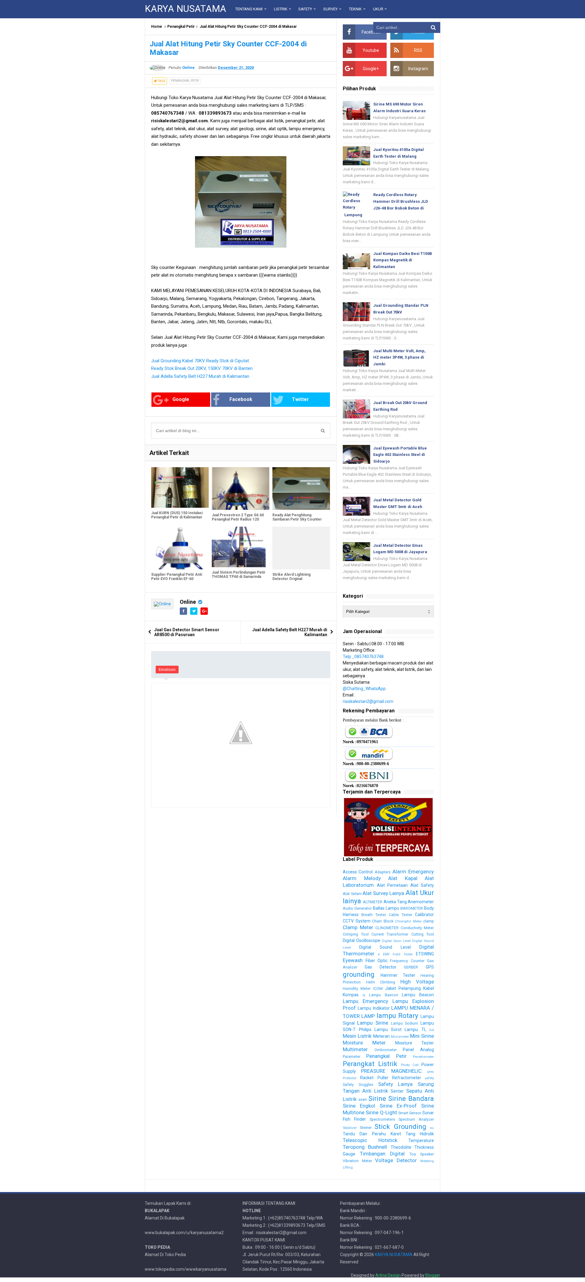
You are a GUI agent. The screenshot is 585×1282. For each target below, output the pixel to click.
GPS (430, 967)
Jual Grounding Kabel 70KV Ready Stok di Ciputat (200, 360)
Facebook (240, 399)
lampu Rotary (397, 1015)
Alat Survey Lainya (383, 893)
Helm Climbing (380, 982)
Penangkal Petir (181, 26)
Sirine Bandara (411, 1098)
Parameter (351, 1056)
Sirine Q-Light (381, 1112)
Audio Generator (357, 908)
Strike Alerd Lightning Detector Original (291, 576)
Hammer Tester (398, 975)
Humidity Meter (356, 988)
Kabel (428, 988)
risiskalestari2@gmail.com (368, 701)
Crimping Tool (355, 934)
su (432, 1128)
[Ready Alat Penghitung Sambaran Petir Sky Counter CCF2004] (301, 488)
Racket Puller (374, 1077)
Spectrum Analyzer (416, 1119)
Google (180, 399)
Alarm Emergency (413, 871)
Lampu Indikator (373, 1008)
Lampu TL (415, 1029)
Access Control (358, 871)
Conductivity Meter (417, 928)
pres (430, 1072)
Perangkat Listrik (370, 1064)
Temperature (421, 1140)
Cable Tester (400, 914)
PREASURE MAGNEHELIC (391, 1071)
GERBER (411, 967)
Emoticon (167, 669)
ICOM (378, 988)
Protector (349, 1078)
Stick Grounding (400, 1126)
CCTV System (356, 921)
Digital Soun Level (396, 941)
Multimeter (355, 1049)
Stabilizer (350, 1128)
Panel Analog (418, 1049)
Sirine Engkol (359, 1106)
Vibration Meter (357, 1160)
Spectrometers (382, 1119)
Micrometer (400, 1037)
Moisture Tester (414, 1042)
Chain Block (382, 921)
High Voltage (417, 982)
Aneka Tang (395, 901)
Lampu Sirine (372, 1023)
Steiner (366, 1127)
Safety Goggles (358, 1084)
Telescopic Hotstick (370, 1140)
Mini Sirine (422, 1036)
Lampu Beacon (418, 994)
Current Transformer (389, 934)
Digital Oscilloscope (361, 940)
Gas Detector (380, 967)
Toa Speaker (422, 1154)
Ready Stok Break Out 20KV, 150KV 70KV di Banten (202, 368)
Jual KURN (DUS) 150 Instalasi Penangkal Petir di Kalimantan (177, 515)
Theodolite (401, 1147)
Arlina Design (388, 1275)
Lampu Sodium (404, 1023)
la (364, 995)
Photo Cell (410, 1065)
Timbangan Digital (382, 1154)
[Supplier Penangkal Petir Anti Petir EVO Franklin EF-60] (180, 548)
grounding (358, 974)
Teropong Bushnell (365, 1147)
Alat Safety (422, 885)
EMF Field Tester (398, 954)
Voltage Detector (396, 1160)
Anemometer (421, 901)
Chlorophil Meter (408, 921)
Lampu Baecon (383, 995)
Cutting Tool (422, 934)
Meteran (381, 1036)
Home (156, 26)
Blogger (432, 1275)
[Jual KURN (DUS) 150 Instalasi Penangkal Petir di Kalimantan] (180, 487)
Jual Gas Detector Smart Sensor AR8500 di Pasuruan (186, 632)
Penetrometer (423, 1057)
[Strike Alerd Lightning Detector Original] (301, 548)
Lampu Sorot (388, 1029)
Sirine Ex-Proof (398, 1106)
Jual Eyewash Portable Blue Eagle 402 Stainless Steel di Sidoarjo (400, 455)
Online (188, 602)
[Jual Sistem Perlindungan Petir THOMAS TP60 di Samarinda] (240, 547)
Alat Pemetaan (392, 885)
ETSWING (425, 953)
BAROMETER (411, 908)
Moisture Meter (364, 1043)
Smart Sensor (409, 1113)
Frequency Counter (407, 960)
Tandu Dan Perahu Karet (372, 1133)
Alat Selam (352, 893)
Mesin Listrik (357, 1036)
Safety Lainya (395, 1084)
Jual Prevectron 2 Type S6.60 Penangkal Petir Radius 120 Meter (238, 519)
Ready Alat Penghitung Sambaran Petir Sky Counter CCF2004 (297, 519)
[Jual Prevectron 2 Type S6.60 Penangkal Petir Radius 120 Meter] (240, 488)
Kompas (351, 994)
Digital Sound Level (385, 947)
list (431, 1030)
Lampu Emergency (365, 1001)
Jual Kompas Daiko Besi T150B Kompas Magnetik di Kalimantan (402, 260)
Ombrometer (385, 1049)
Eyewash (353, 960)
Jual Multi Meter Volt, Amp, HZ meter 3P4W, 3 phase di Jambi (399, 358)
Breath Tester (373, 914)
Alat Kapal (402, 878)
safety (429, 1078)
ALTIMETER (372, 902)
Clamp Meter (358, 927)
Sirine (377, 1098)
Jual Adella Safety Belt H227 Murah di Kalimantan (200, 376)
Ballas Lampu (386, 908)
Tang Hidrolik (420, 1133)
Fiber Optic (377, 960)
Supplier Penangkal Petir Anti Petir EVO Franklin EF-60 (176, 576)
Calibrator (424, 914)
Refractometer (406, 1077)
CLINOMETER (387, 928)
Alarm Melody (362, 878)
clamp (428, 921)
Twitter (300, 399)
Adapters (383, 872)
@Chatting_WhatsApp (364, 688)
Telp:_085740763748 (363, 656)
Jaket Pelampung (403, 988)
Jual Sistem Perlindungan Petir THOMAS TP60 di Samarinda (238, 574)
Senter (397, 1091)
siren (362, 1099)
